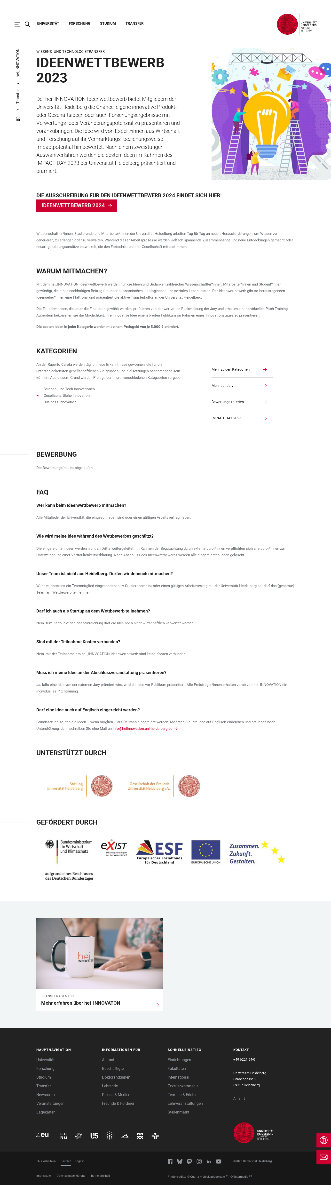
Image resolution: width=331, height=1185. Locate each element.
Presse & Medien (116, 1094)
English (80, 1161)
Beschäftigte (113, 1068)
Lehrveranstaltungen (185, 1103)
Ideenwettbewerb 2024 (73, 205)
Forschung (79, 23)
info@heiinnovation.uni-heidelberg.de (142, 728)
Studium (108, 23)
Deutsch (66, 1161)
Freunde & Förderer (118, 1103)
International (178, 1077)
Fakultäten (177, 1068)
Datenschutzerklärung (71, 1175)
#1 (227, 1176)
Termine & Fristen (182, 1094)
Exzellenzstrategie (183, 1086)
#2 (250, 1176)
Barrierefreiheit (100, 1175)
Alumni (108, 1060)
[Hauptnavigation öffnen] (20, 24)
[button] (66, 1050)
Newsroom (45, 1094)
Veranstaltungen (50, 1103)
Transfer (135, 23)
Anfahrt (239, 1098)
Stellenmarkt (178, 1112)
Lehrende (110, 1086)
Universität (48, 23)
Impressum (43, 1175)
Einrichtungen (179, 1060)
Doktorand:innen (116, 1077)
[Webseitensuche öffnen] (30, 24)
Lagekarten (45, 1112)
